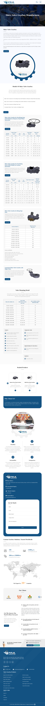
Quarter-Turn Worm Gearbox (15, 382)
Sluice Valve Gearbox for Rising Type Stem (12, 104)
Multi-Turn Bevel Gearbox (7, 681)
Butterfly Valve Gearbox (7, 677)
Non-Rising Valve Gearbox (26, 679)
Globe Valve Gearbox (6, 683)
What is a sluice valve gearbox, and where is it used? (31, 605)
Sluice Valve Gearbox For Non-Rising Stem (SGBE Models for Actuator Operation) (19, 101)
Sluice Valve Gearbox (6, 679)
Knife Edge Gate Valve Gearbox (27, 683)
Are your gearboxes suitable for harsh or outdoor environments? (30, 629)
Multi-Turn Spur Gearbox (26, 677)
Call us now (37, 645)
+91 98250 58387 (8, 488)
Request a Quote (30, 645)
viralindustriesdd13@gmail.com (11, 497)
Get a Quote (6, 51)
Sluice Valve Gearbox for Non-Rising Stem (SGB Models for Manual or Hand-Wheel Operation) (22, 98)
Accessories (5, 697)
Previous (8, 383)
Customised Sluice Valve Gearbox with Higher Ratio (14, 107)
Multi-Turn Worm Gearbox (30, 382)
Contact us (6, 112)
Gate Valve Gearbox (25, 681)
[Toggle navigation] (40, 2)
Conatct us (6, 625)
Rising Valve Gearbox (6, 685)
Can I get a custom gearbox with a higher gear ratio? (30, 634)
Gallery (4, 695)
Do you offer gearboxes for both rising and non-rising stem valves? (31, 620)
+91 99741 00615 (31, 669)
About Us (4, 693)
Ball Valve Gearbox (25, 675)
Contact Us (5, 699)
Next (37, 383)
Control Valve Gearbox (26, 685)
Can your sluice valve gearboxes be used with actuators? (30, 625)
